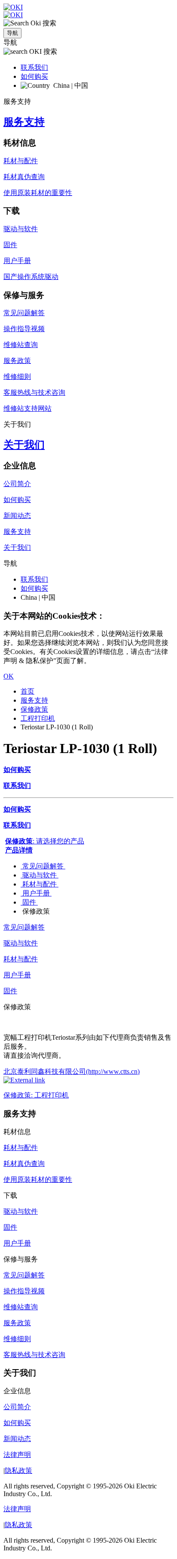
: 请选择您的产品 (44, 841)
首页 (27, 691)
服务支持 (24, 121)
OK (8, 676)
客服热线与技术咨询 (34, 392)
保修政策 (34, 709)
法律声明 (17, 1454)
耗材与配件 (20, 160)
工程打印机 (38, 718)
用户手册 (17, 260)
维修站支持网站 (27, 408)
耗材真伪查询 (24, 176)
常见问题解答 (24, 312)
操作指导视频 (24, 328)
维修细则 (17, 376)
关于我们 (24, 444)
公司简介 (17, 483)
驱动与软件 (20, 228)
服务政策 (17, 360)
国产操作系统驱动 (30, 276)
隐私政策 (18, 1470)
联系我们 (34, 67)
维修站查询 (20, 344)
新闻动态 (17, 515)
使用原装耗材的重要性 (37, 192)
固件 (10, 244)
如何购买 (34, 76)
